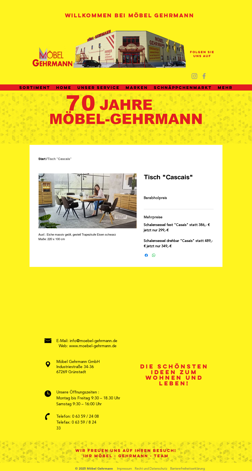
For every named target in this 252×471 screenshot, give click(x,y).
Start (41, 159)
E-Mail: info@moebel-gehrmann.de (86, 341)
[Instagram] (194, 76)
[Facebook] (204, 76)
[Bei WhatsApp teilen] (153, 255)
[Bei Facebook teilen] (146, 255)
